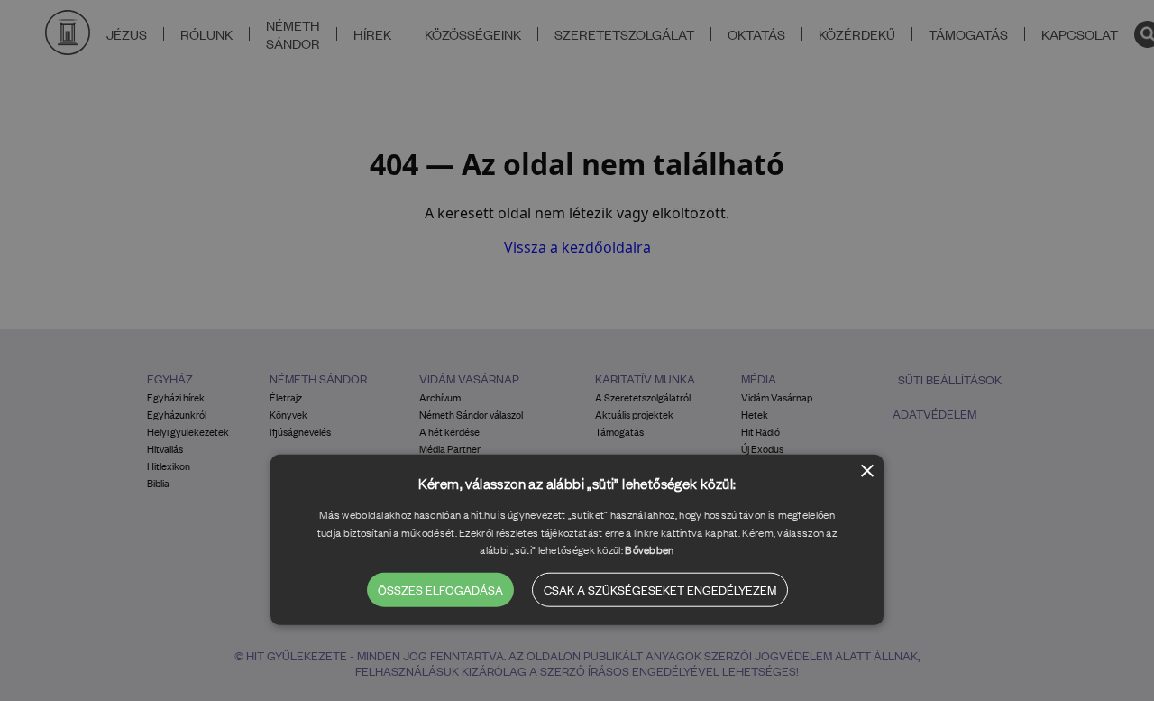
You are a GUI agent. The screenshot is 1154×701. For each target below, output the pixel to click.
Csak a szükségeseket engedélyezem (660, 589)
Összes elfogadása (440, 589)
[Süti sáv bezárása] (867, 472)
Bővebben (649, 549)
